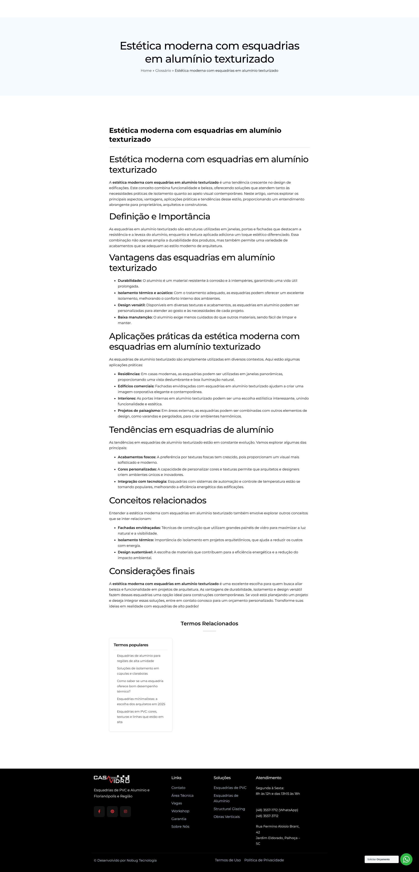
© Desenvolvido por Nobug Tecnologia (125, 860)
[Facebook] (99, 811)
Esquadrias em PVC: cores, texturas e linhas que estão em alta (140, 717)
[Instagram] (125, 811)
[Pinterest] (112, 811)
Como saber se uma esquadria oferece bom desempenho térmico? (140, 686)
